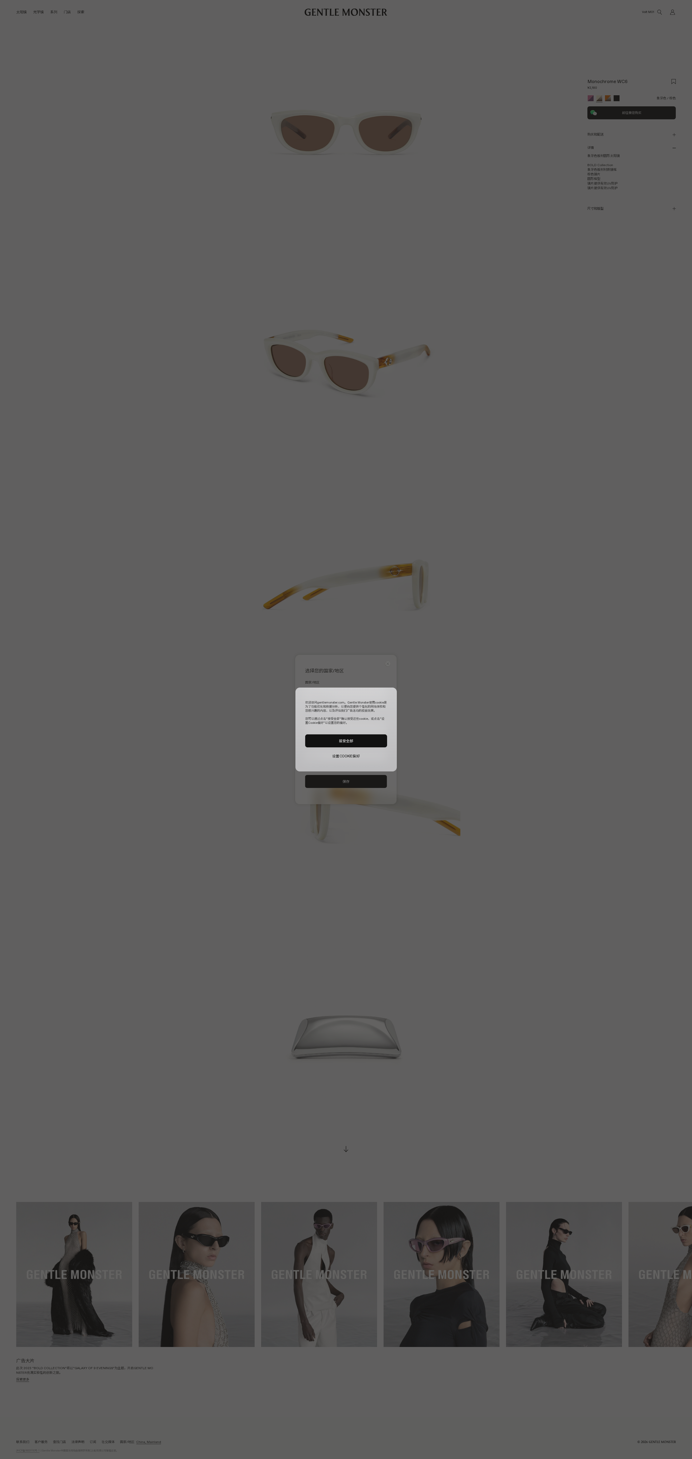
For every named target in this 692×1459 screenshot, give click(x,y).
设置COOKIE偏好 (346, 756)
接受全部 (346, 740)
